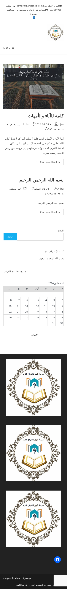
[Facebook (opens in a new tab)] (33, 17)
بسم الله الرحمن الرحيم (41, 180)
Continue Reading (46, 162)
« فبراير (35, 334)
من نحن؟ (27, 578)
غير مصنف (15, 124)
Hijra (61, 124)
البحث (61, 230)
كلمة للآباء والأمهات (46, 115)
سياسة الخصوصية (11, 578)
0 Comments (56, 129)
